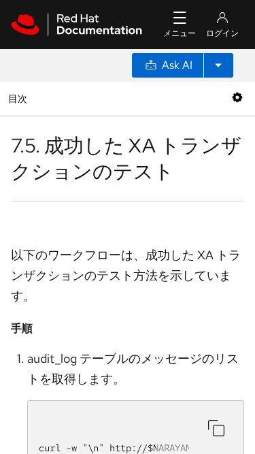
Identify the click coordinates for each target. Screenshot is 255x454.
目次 (19, 98)
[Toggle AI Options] (218, 65)
